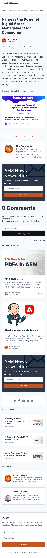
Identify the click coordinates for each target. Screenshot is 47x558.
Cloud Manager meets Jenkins (21, 330)
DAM (25, 136)
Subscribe (23, 195)
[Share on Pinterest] (19, 46)
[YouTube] (28, 401)
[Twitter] (15, 401)
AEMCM (24, 10)
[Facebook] (19, 401)
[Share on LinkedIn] (14, 46)
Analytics (43, 10)
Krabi (37, 553)
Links (41, 347)
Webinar (16, 136)
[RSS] (32, 401)
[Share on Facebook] (9, 46)
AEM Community (24, 146)
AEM (18, 10)
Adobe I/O (11, 10)
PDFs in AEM (11, 278)
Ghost (33, 553)
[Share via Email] (25, 46)
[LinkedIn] (23, 401)
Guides (40, 293)
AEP (37, 10)
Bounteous (28, 91)
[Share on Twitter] (4, 46)
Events (6, 136)
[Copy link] (30, 46)
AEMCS (31, 10)
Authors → (6, 467)
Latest (4, 10)
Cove (43, 240)
